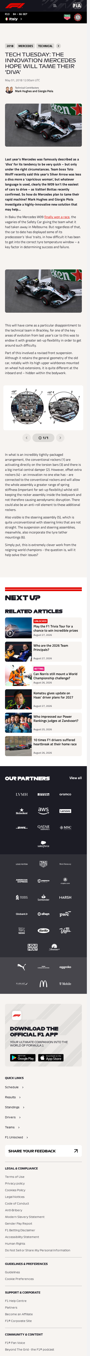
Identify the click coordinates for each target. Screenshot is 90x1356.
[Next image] (60, 438)
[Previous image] (26, 438)
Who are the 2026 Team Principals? (50, 647)
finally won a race (56, 216)
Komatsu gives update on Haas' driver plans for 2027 (53, 695)
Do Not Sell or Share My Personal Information (37, 1250)
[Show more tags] (58, 45)
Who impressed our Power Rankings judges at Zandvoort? (55, 718)
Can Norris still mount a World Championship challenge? (55, 676)
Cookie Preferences (19, 1279)
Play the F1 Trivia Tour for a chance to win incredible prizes (55, 628)
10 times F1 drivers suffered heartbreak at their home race (55, 742)
